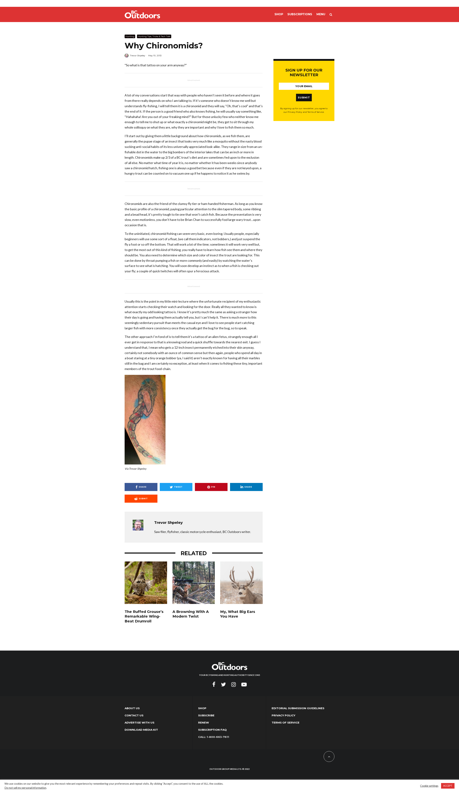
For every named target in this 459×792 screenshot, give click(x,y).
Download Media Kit (141, 729)
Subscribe (206, 715)
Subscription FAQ (212, 729)
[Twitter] (223, 684)
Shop (279, 14)
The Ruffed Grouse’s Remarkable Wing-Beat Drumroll (144, 616)
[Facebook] (214, 684)
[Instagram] (234, 684)
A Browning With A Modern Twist (190, 614)
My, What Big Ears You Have (237, 614)
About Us (132, 708)
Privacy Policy (283, 715)
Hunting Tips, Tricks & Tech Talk (154, 36)
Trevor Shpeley (137, 55)
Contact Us (134, 715)
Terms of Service (285, 722)
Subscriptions (299, 14)
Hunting (130, 36)
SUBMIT (304, 97)
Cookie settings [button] (429, 785)
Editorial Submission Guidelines (298, 708)
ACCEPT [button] (447, 785)
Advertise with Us (139, 722)
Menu (320, 14)
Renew (203, 722)
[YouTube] (244, 684)
